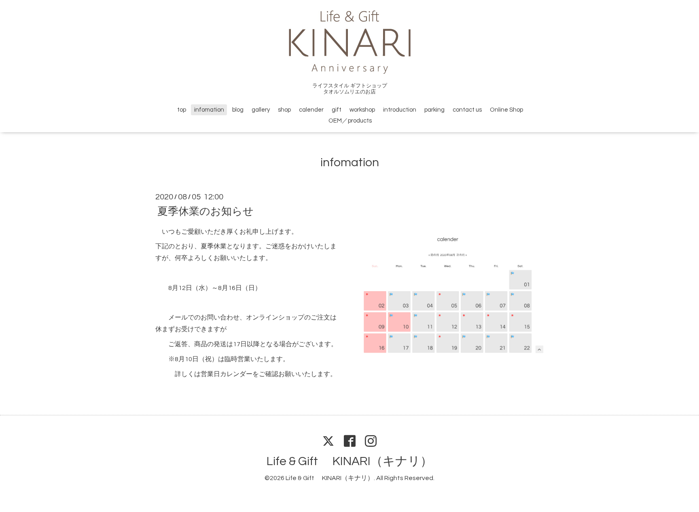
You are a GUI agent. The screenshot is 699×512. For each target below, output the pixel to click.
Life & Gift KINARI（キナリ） (349, 461)
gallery (261, 110)
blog (238, 110)
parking (434, 110)
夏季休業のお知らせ (205, 211)
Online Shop (506, 110)
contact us (467, 110)
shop (284, 110)
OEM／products (350, 121)
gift (336, 110)
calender (311, 110)
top (181, 110)
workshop (362, 110)
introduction (399, 110)
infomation (209, 110)
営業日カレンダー (226, 374)
